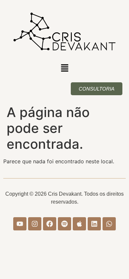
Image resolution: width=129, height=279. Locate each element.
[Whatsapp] (109, 223)
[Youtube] (19, 223)
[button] (64, 68)
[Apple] (79, 223)
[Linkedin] (94, 223)
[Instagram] (34, 223)
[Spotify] (64, 223)
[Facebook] (49, 223)
